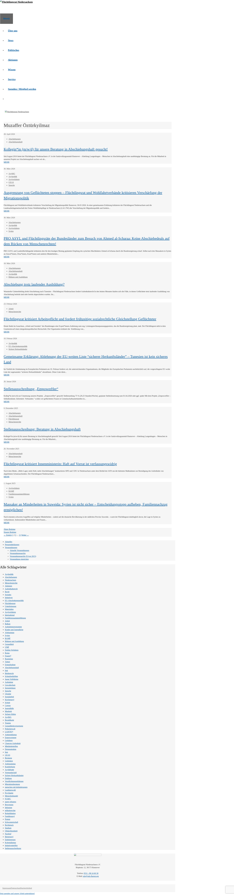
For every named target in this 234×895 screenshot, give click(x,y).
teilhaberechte (10, 810)
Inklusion (8, 808)
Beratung (8, 758)
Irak (6, 670)
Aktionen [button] (13, 59)
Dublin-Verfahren (11, 650)
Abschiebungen (15, 139)
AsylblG (12, 174)
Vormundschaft (11, 773)
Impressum (6, 888)
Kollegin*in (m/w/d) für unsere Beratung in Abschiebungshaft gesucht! (56, 149)
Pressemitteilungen (12, 545)
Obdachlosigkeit (11, 831)
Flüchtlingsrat (14, 419)
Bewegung (9, 805)
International (10, 615)
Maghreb (8, 711)
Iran (6, 752)
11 (20, 535)
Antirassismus (10, 764)
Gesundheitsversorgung (14, 726)
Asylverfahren (14, 179)
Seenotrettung (10, 688)
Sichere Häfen (10, 714)
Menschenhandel (11, 796)
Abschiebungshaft (15, 142)
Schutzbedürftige (11, 676)
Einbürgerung (10, 840)
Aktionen (8, 586)
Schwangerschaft (11, 822)
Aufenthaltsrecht (11, 589)
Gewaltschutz (10, 685)
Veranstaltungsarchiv (18, 553)
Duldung (8, 778)
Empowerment (10, 738)
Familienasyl (10, 816)
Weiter (25, 535)
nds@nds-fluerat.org (91, 876)
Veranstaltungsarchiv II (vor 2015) (23, 556)
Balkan (7, 624)
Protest (7, 819)
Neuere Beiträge (10, 532)
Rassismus (9, 659)
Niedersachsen (10, 580)
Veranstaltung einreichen (19, 559)
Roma (7, 653)
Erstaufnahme (10, 665)
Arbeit (11, 309)
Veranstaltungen (11, 547)
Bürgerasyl (9, 837)
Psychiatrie (9, 793)
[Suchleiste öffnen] (3, 8)
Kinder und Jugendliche (14, 630)
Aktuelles (8, 542)
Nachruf (8, 834)
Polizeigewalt (10, 729)
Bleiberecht (9, 673)
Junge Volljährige (11, 679)
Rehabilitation (10, 813)
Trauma (8, 723)
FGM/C (8, 799)
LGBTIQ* (9, 732)
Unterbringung (10, 606)
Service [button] (12, 79)
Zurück (8, 535)
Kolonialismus (10, 843)
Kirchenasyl (9, 700)
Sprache (12, 185)
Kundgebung (10, 767)
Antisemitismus (11, 735)
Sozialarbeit (9, 697)
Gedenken (9, 761)
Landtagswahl (10, 790)
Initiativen (9, 598)
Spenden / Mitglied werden (22, 89)
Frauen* (8, 656)
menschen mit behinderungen (16, 787)
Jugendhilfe (9, 708)
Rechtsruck (9, 825)
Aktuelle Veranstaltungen (19, 550)
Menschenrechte (15, 312)
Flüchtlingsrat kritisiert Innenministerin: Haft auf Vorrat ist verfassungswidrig (60, 464)
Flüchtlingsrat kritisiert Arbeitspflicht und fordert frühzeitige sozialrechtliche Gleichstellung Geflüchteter (80, 319)
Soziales (8, 595)
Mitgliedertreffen (11, 746)
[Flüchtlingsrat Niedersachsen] (16, 1)
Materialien (9, 609)
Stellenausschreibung (13, 848)
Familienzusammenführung (19, 494)
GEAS (11, 182)
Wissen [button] (11, 69)
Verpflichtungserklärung (14, 781)
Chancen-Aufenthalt (12, 743)
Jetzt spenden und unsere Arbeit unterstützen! (17, 893)
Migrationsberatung (12, 784)
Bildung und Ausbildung (18, 277)
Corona (8, 705)
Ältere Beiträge (9, 529)
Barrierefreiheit (26, 888)
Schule (7, 703)
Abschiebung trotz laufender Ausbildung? (34, 284)
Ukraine (8, 694)
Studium (8, 828)
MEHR (6, 162)
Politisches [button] (13, 50)
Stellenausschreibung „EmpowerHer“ (31, 389)
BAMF (11, 491)
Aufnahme (9, 682)
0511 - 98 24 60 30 (91, 873)
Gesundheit (9, 644)
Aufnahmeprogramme (13, 627)
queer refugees (10, 802)
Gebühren (9, 740)
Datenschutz (15, 888)
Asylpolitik (13, 176)
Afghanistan (9, 633)
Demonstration (10, 749)
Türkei (7, 662)
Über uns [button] (12, 30)
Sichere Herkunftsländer (18, 349)
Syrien (11, 231)
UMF (7, 647)
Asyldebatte (9, 770)
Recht (7, 592)
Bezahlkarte (9, 720)
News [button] (10, 40)
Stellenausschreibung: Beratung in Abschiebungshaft (42, 429)
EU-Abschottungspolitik (18, 346)
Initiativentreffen (11, 845)
